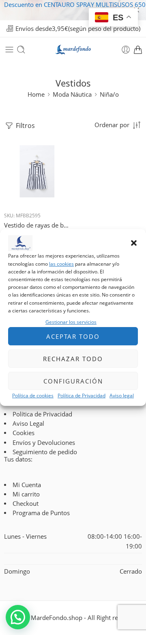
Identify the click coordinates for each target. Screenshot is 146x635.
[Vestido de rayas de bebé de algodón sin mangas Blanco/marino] (37, 172)
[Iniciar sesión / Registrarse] (126, 49)
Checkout (26, 503)
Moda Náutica (72, 94)
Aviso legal (122, 395)
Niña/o (109, 94)
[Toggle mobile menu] (9, 49)
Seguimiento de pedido (45, 452)
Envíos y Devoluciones (44, 442)
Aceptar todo (73, 336)
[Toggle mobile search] (21, 49)
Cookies (23, 433)
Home (36, 94)
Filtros (24, 125)
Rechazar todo (73, 359)
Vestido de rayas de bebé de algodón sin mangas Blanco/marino (37, 225)
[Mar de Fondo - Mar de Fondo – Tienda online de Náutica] (73, 50)
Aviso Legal (28, 423)
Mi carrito (26, 494)
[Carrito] (138, 49)
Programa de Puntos (41, 513)
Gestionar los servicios (71, 322)
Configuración (73, 381)
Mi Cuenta (27, 485)
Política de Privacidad (81, 395)
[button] (134, 243)
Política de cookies (33, 395)
